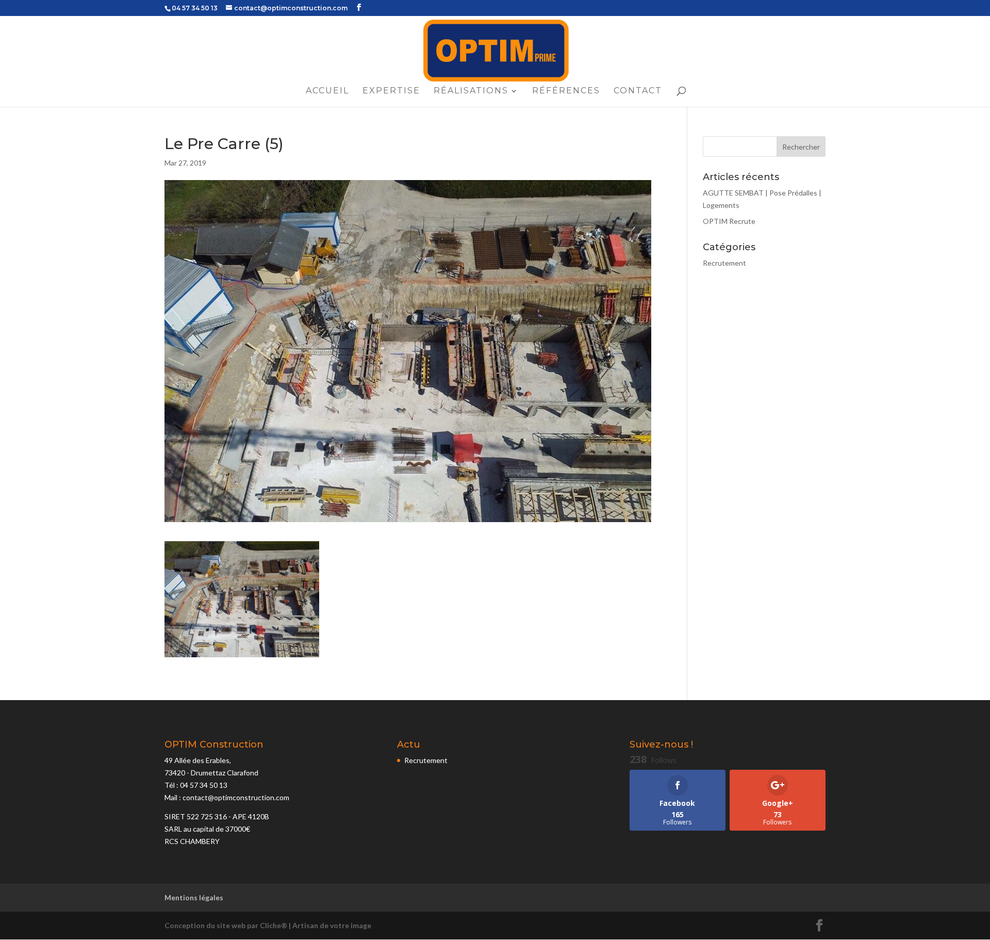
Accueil (327, 91)
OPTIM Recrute (729, 221)
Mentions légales (193, 897)
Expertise (391, 91)
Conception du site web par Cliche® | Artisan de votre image (267, 925)
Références (566, 91)
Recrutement (724, 262)
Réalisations (471, 91)
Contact (638, 91)
